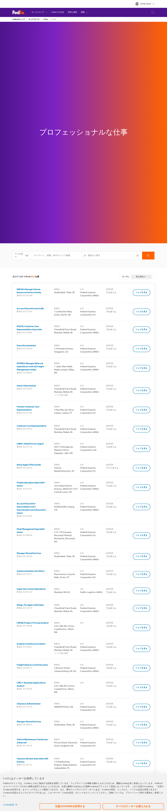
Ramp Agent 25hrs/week (29, 465)
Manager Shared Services (29, 553)
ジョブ (53, 19)
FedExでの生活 (57, 12)
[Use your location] (138, 256)
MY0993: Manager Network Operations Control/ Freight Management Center (30, 367)
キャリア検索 (151, 12)
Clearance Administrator (29, 704)
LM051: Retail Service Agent (30, 444)
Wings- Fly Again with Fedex (30, 605)
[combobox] (57, 255)
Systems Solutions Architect (30, 571)
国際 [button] (83, 12)
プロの (45, 19)
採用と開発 (72, 12)
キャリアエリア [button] (37, 12)
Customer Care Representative (31, 426)
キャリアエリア (34, 19)
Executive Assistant (26, 346)
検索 (148, 255)
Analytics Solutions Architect (31, 644)
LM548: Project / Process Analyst (32, 623)
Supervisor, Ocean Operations (31, 589)
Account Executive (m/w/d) (30, 309)
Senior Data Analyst (26, 386)
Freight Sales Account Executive (32, 665)
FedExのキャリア (19, 19)
